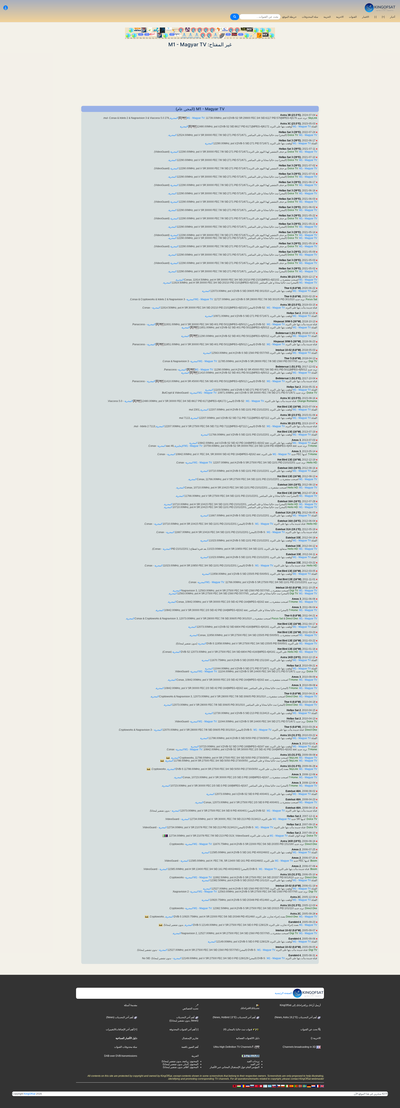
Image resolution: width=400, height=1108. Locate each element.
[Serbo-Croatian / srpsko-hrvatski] (248, 1086)
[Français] (318, 1086)
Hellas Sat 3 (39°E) (290, 132)
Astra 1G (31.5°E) (290, 735)
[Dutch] (313, 1086)
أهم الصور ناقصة (189, 1046)
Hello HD (312, 462)
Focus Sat (311, 299)
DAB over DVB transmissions (120, 1055)
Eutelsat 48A (293, 791)
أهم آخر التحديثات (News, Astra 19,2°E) (296, 1017)
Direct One (292, 618)
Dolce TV (293, 135)
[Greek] (269, 1086)
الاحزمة (340, 16)
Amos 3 (296, 440)
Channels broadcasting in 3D (299, 1046)
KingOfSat (29, 1093)
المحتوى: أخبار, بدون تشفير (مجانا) (180, 1064)
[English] (322, 1086)
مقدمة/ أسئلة (130, 1005)
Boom (313, 860)
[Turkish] (256, 1086)
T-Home (312, 445)
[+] (383, 16)
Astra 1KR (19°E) (290, 657)
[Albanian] (234, 1086)
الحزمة (327, 16)
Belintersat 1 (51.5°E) (288, 333)
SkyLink (312, 118)
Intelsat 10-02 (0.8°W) (288, 350)
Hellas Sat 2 (294, 313)
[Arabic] (261, 1086)
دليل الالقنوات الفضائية (247, 1038)
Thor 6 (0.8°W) (292, 288)
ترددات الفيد (253, 1061)
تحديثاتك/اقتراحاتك (249, 1008)
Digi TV (313, 361)
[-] (375, 16)
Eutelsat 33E (293, 537)
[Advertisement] (200, 77)
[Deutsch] (309, 1086)
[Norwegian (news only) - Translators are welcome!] (300, 1086)
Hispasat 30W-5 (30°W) (287, 321)
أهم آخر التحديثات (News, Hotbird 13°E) (234, 1017)
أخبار (392, 16)
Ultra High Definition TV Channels (232, 1046)
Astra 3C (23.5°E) (290, 123)
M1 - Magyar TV (196, 118)
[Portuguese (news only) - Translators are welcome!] (296, 1086)
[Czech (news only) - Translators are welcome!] (278, 1086)
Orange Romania (307, 401)
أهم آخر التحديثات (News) (120, 1017)
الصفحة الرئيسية (283, 993)
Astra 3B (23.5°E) (290, 115)
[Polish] (283, 1086)
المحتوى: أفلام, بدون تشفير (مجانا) (180, 1067)
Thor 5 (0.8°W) (292, 358)
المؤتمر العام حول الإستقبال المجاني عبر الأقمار (234, 1067)
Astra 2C (295, 897)
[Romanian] (243, 1086)
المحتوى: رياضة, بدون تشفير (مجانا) (180, 1061)
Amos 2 (296, 849)
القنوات (353, 16)
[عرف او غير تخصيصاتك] (5, 7)
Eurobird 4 (295, 922)
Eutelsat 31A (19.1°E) (288, 512)
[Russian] (252, 1086)
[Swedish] (304, 1086)
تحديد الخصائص (190, 1008)
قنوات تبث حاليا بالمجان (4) (238, 1029)
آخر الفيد (254, 1064)
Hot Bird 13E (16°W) (289, 406)
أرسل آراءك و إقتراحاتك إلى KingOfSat (300, 1005)
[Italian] (287, 1086)
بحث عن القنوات (309, 1029)
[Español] (291, 1086)
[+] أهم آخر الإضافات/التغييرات (121, 1029)
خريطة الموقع (289, 16)
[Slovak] (274, 1086)
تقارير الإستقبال (190, 1038)
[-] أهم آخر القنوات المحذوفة (183, 1029)
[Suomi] (265, 1086)
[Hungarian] (239, 1086)
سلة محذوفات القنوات (125, 1046)
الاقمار (365, 16)
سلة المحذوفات (310, 16)
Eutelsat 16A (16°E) (289, 468)
